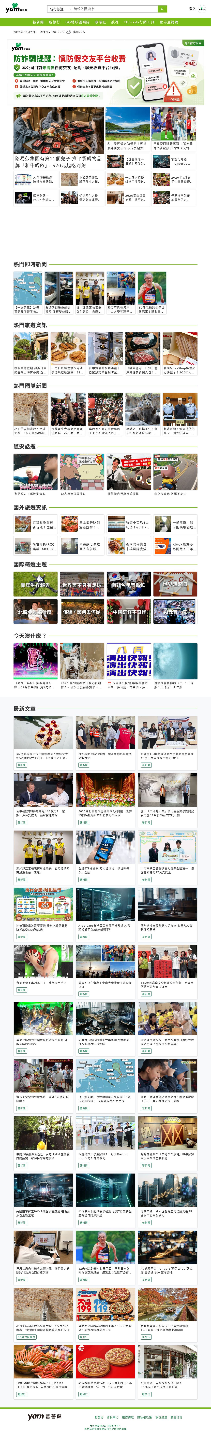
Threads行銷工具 (139, 22)
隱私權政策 (144, 1417)
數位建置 (161, 1417)
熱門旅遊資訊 (30, 324)
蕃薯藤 (15, 8)
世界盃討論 (169, 22)
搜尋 (115, 22)
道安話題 (25, 446)
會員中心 (113, 1417)
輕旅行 (54, 22)
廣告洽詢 (176, 1417)
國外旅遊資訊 (30, 507)
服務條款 (128, 1417)
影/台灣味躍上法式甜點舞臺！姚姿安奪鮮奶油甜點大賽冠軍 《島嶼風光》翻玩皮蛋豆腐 (42, 758)
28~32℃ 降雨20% (68, 32)
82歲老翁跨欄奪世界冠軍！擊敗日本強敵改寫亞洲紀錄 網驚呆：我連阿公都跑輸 (105, 1272)
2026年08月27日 (25, 32)
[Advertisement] (105, 234)
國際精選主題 (30, 564)
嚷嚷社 (100, 22)
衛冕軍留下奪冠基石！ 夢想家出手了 (41, 983)
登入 (192, 9)
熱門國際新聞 (30, 385)
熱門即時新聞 (30, 264)
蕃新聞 (38, 22)
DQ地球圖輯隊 (77, 22)
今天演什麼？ (30, 635)
